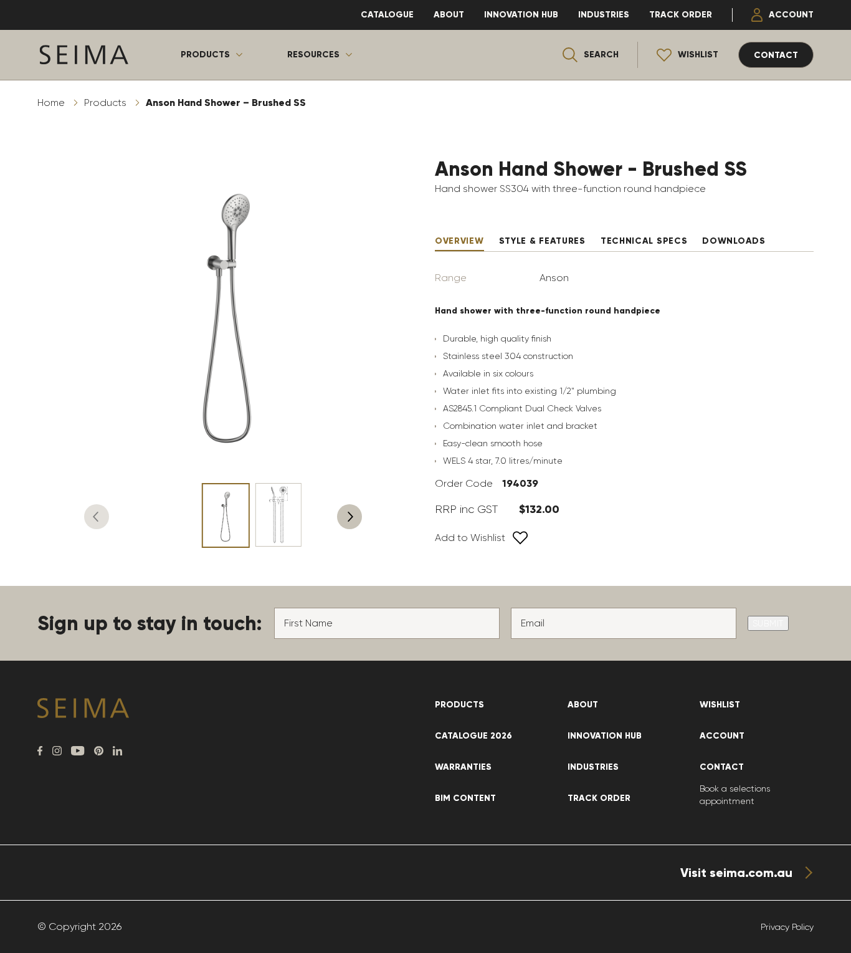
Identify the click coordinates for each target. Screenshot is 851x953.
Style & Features (542, 241)
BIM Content (465, 798)
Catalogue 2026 (473, 735)
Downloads (733, 241)
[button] (96, 516)
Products (205, 54)
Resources (313, 54)
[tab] (459, 241)
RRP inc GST (466, 509)
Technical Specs (644, 241)
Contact (722, 767)
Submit (768, 623)
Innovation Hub (521, 14)
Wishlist (720, 704)
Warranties (463, 767)
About (449, 14)
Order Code (464, 483)
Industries (603, 14)
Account (791, 14)
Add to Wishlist (470, 538)
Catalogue (387, 14)
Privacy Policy (787, 927)
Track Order (680, 14)
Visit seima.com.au (736, 872)
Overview (459, 241)
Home (51, 102)
